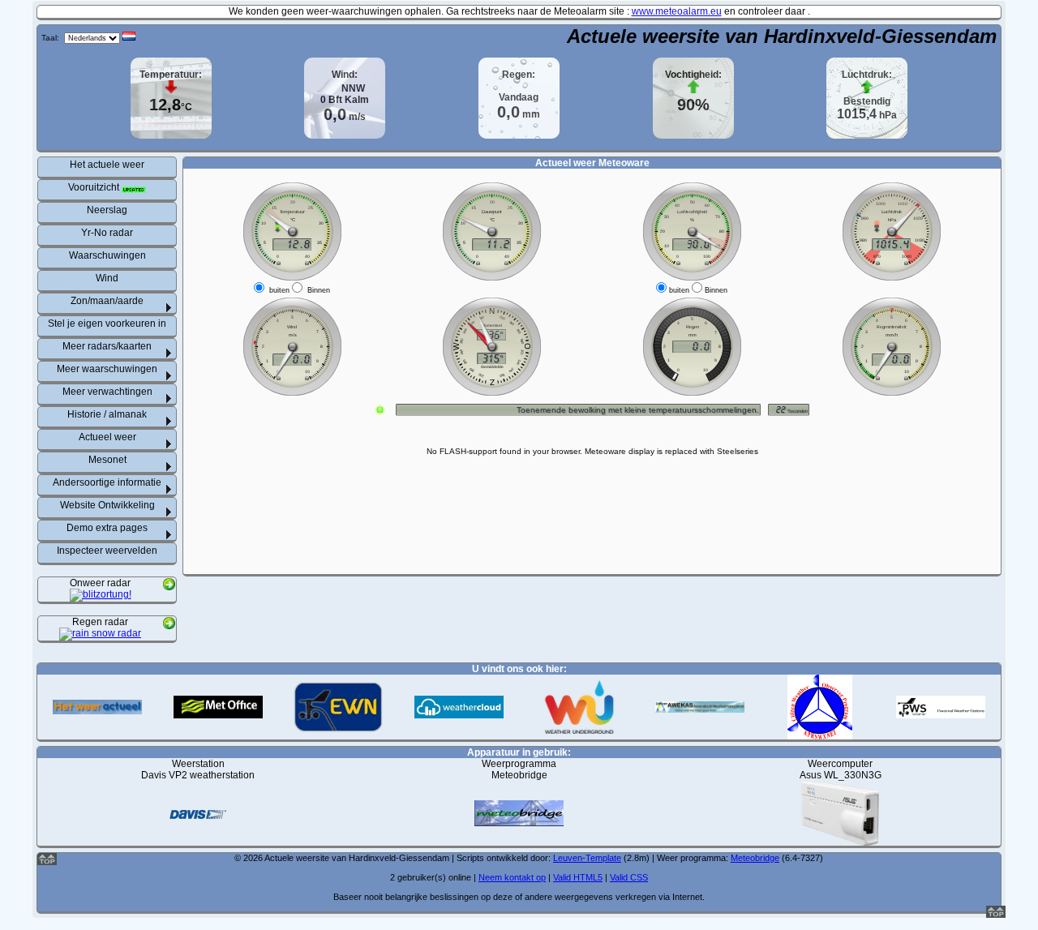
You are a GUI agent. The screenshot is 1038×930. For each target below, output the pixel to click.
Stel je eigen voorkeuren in (107, 323)
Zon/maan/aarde (107, 300)
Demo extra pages (107, 528)
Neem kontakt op (512, 877)
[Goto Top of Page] (996, 914)
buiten (279, 290)
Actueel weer (107, 437)
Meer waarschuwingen (107, 369)
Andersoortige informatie (107, 482)
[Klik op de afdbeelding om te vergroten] (100, 596)
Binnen (318, 290)
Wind (107, 278)
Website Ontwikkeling (107, 505)
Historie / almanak (107, 414)
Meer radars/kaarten (107, 346)
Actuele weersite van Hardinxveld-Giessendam (782, 36)
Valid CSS (629, 877)
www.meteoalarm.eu (677, 11)
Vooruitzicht (95, 187)
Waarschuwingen (107, 255)
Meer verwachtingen (107, 391)
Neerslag (107, 210)
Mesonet (107, 459)
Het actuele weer (107, 164)
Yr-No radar (107, 232)
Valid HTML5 (578, 877)
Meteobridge (755, 858)
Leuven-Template (587, 858)
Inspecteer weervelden (107, 550)
